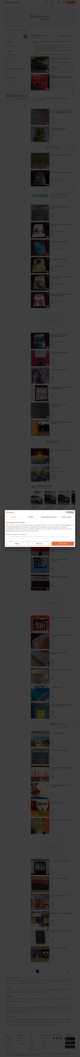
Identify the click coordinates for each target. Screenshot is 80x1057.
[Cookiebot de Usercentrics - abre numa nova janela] (67, 512)
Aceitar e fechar (63, 543)
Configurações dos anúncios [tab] (49, 517)
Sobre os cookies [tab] (66, 517)
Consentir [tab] (13, 517)
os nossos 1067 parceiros (17, 525)
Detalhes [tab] (30, 517)
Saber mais (39, 543)
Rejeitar (17, 543)
